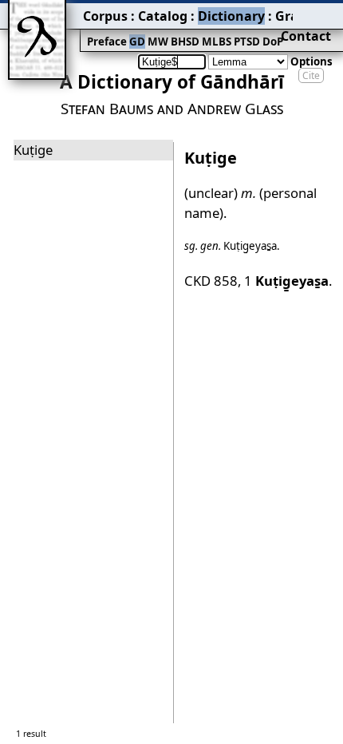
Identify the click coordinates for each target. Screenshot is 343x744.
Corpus (105, 16)
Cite (311, 75)
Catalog (162, 16)
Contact (306, 36)
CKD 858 (211, 280)
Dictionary (231, 16)
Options (311, 61)
